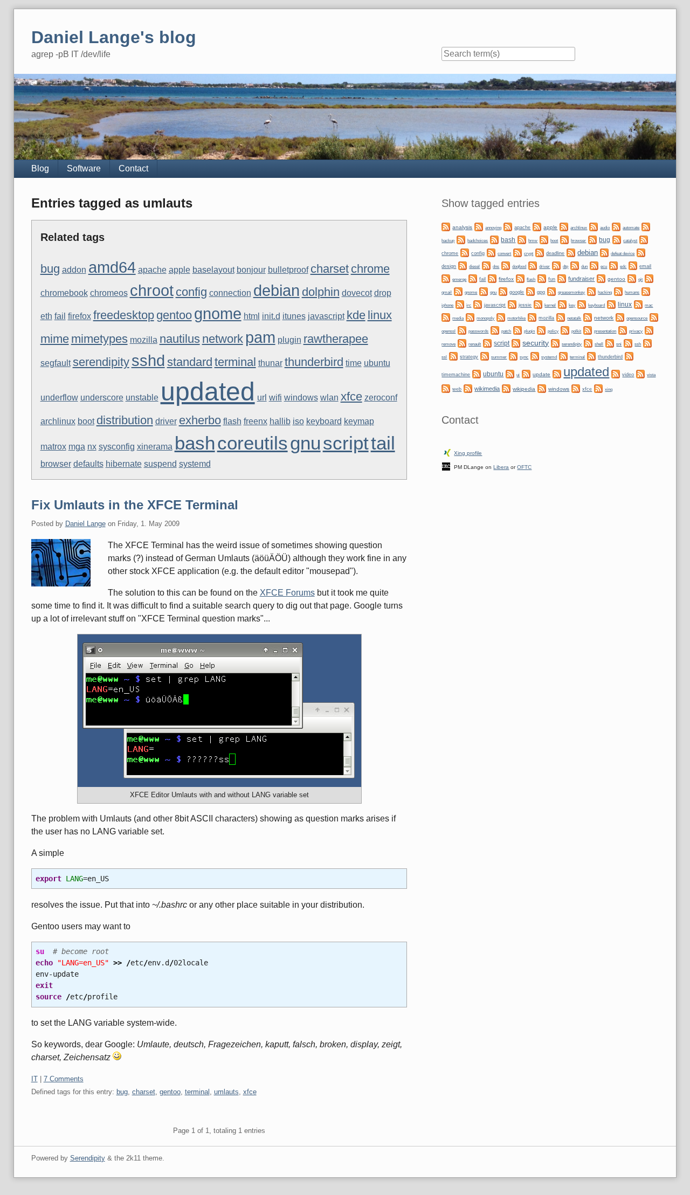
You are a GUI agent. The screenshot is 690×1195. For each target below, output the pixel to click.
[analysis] (445, 226)
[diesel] (462, 265)
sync (524, 357)
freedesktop (123, 315)
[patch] (495, 329)
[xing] (598, 387)
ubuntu (377, 363)
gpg (541, 292)
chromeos (109, 293)
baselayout (213, 269)
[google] (503, 290)
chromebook (64, 293)
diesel (474, 266)
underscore (101, 397)
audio (605, 227)
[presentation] (587, 329)
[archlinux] (564, 226)
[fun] (541, 277)
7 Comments (64, 1079)
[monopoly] (470, 316)
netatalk (574, 318)
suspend (160, 463)
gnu (305, 442)
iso (298, 421)
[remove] (649, 329)
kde (356, 315)
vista (651, 374)
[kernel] (538, 303)
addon (74, 269)
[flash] (520, 277)
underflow (59, 397)
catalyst (630, 240)
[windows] (541, 387)
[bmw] (522, 239)
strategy (469, 357)
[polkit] (565, 329)
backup (447, 240)
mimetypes (99, 339)
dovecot (357, 293)
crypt (528, 253)
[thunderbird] (591, 355)
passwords (478, 331)
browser (55, 463)
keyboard (324, 421)
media (458, 318)
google (516, 292)
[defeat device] (604, 252)
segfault (55, 363)
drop (382, 293)
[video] (615, 373)
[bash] (494, 239)
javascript (326, 316)
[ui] (510, 373)
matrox (53, 446)
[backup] (645, 226)
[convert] (491, 252)
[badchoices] (461, 239)
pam (260, 337)
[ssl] (647, 342)
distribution (124, 420)
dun (584, 266)
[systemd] (534, 355)
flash (232, 421)
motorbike (516, 318)
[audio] (593, 226)
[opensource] (620, 316)
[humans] (618, 290)
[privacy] (622, 329)
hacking (605, 292)
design (448, 266)
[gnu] (483, 290)
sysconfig (117, 446)
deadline (555, 253)
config (191, 292)
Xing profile (468, 453)
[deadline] (539, 252)
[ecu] (594, 265)
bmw (532, 240)
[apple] (537, 226)
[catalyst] (616, 239)
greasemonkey (571, 292)
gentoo (174, 315)
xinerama (154, 446)
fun (551, 279)
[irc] (460, 303)
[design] (641, 252)
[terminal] (563, 355)
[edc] (613, 265)
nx (91, 446)
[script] (487, 342)
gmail (446, 292)
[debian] (571, 252)
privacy (636, 331)
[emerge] (445, 277)
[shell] (588, 342)
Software (84, 168)
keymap (359, 421)
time (354, 363)
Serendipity (87, 1158)
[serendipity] (555, 342)
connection (230, 293)
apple (179, 269)
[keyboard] (581, 303)
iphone (447, 305)
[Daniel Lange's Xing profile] (447, 452)
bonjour (251, 269)
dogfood (519, 266)
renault (474, 344)
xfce (351, 396)
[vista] (640, 373)
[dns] (486, 265)
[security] (516, 342)
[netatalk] (560, 316)
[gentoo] (601, 277)
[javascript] (477, 303)
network (222, 339)
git (640, 279)
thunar (270, 363)
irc (468, 305)
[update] (526, 373)
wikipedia (524, 389)
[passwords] (462, 329)
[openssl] (654, 316)
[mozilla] (532, 316)
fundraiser (581, 278)
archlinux (57, 421)
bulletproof (288, 269)
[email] (633, 265)
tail (383, 442)
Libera (501, 467)
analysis (462, 227)
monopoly (485, 318)
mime (54, 339)
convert (504, 253)
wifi (275, 397)
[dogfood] (505, 265)
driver (166, 421)
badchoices (477, 240)
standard (189, 362)
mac (649, 305)
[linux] (611, 303)
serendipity (101, 362)
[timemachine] (629, 355)
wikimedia (487, 388)
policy (553, 331)
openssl (448, 331)
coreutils (252, 442)
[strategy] (453, 355)
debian (276, 290)
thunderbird (314, 362)
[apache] (507, 226)
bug (50, 268)
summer (499, 357)
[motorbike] (500, 316)
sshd (148, 360)
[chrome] (643, 239)
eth (46, 316)
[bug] (592, 239)
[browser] (564, 239)
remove (448, 344)
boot (86, 421)
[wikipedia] (506, 387)
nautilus (180, 339)
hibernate (124, 463)
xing (608, 389)
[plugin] (517, 329)
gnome (218, 313)
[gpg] (530, 290)
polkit (576, 331)
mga (76, 446)
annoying (493, 227)
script (346, 442)
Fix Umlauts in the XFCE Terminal (134, 505)
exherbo (200, 420)
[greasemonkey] (551, 290)
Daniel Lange (85, 524)
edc (623, 266)
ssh (637, 344)
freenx (255, 421)
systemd (195, 463)
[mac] (638, 303)
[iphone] (645, 290)
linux (380, 315)
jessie (525, 305)
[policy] (541, 329)
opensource (636, 318)
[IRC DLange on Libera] (446, 466)
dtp (565, 266)
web (456, 389)
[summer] (484, 355)
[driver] (532, 265)
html (252, 316)
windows (301, 397)
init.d (271, 316)
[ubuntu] (476, 373)
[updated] (557, 373)
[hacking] (591, 290)
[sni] (609, 342)
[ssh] (628, 342)
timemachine (455, 374)
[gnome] (458, 290)
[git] (631, 277)
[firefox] (492, 277)
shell (599, 344)
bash (195, 442)
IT (34, 1079)
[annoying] (478, 226)
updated (208, 391)
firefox (79, 316)
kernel (550, 305)
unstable (142, 397)
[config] (464, 252)
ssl (444, 357)
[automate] (616, 226)
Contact (133, 168)
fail (60, 316)
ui (518, 374)
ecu (604, 266)
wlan (329, 397)
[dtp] (556, 265)
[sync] (513, 355)
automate (631, 227)
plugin (289, 339)
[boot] (544, 239)
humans (632, 292)
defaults (88, 463)
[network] (587, 316)
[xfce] (575, 387)
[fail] (472, 277)
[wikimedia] (468, 387)
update (541, 374)
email (645, 266)
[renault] (462, 342)
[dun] (574, 265)
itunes (294, 316)
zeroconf (380, 397)
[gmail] (649, 277)
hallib (280, 421)
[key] (562, 303)
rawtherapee (335, 339)
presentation (605, 331)
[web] (445, 387)
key (572, 305)
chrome (370, 268)
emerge (459, 279)
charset (329, 268)
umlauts (226, 1092)
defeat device (622, 253)
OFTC (524, 467)
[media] (445, 316)
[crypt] (517, 252)
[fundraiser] (561, 277)
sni (619, 344)
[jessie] (512, 303)
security (535, 343)
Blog (40, 168)
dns (496, 266)
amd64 (112, 267)
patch (506, 331)
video (628, 374)
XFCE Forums (287, 592)
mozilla (143, 339)
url (262, 397)
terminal (235, 362)
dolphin (321, 292)
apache (152, 269)
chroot (152, 290)
